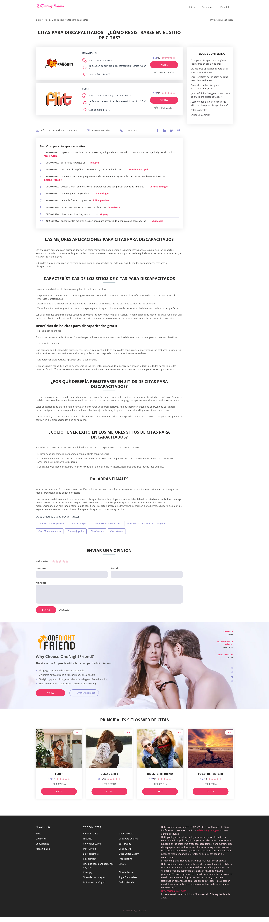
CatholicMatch (126, 882)
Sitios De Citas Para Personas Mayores (146, 523)
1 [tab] (232, 668)
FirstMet (87, 838)
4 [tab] (232, 681)
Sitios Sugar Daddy (129, 853)
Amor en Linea (90, 833)
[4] (63, 561)
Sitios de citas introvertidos (106, 523)
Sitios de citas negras (94, 877)
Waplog (104, 214)
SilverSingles (103, 193)
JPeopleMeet (89, 858)
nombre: (41, 568)
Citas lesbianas (126, 872)
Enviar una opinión (200, 114)
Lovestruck (114, 207)
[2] (56, 561)
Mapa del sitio (43, 848)
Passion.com (50, 155)
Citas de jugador (76, 531)
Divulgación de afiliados (173, 890)
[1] (53, 561)
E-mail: (115, 568)
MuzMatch (158, 220)
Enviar (46, 609)
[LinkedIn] (164, 130)
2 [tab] (232, 672)
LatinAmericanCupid (94, 882)
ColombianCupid (92, 843)
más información (164, 72)
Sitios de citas (126, 833)
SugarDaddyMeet (128, 877)
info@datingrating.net (208, 830)
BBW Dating (125, 843)
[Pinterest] (178, 130)
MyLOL (122, 863)
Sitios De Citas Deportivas (51, 523)
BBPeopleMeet (101, 200)
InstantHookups (52, 179)
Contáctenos (42, 843)
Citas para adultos (128, 838)
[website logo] (59, 63)
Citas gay (87, 872)
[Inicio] (50, 6)
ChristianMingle (159, 186)
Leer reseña (59, 784)
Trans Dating (125, 858)
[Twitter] (171, 130)
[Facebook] (157, 130)
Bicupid (94, 162)
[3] (60, 561)
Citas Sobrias (97, 531)
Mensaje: (41, 582)
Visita (164, 64)
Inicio (192, 7)
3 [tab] (232, 677)
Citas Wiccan (116, 531)
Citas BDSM (125, 848)
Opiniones (207, 7)
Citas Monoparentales (49, 531)
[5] (67, 561)
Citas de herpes (79, 523)
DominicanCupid (138, 169)
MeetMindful (89, 848)
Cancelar (64, 609)
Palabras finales (199, 110)
